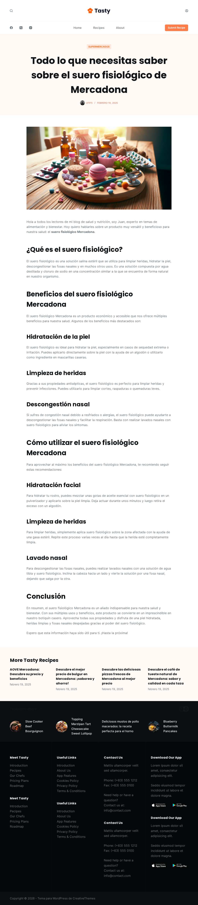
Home (77, 28)
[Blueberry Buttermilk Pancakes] (154, 726)
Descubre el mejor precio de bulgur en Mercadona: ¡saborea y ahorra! (75, 676)
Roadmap (17, 786)
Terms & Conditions (71, 791)
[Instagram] (30, 27)
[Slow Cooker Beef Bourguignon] (15, 726)
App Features (66, 776)
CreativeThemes (84, 898)
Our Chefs (17, 776)
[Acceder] (186, 10)
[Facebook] (11, 27)
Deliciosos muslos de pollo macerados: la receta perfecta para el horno (120, 726)
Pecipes (15, 770)
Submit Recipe (176, 27)
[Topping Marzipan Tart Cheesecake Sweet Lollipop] (61, 726)
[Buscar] (11, 10)
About (120, 28)
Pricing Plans (19, 781)
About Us (64, 770)
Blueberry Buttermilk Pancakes (170, 726)
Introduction (19, 765)
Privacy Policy (67, 786)
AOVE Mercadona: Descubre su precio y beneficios (26, 674)
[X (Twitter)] (21, 27)
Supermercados (99, 46)
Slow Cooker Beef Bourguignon (34, 726)
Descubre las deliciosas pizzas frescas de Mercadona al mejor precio (121, 676)
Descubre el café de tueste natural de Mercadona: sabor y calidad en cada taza (166, 676)
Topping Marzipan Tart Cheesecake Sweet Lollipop (81, 726)
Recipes (98, 28)
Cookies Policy (68, 781)
